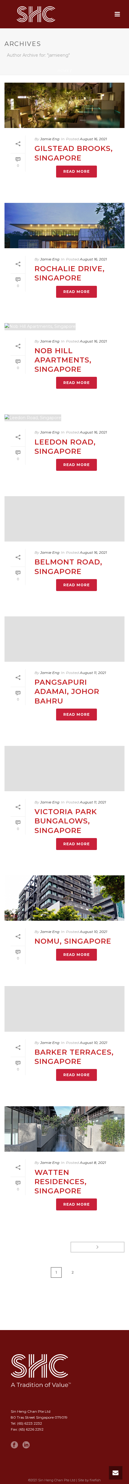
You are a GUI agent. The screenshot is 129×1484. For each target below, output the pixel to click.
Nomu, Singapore (72, 941)
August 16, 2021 (93, 139)
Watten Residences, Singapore (60, 1181)
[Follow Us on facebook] (14, 1445)
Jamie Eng (49, 139)
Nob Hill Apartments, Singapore (63, 360)
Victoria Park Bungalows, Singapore (65, 820)
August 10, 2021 (93, 931)
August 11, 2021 (93, 672)
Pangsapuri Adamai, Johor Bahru (66, 691)
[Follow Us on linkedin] (26, 1445)
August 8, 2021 (93, 1162)
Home (63, 71)
